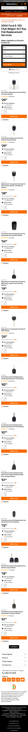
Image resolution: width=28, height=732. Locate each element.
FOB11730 (3, 90)
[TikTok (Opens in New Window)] (18, 680)
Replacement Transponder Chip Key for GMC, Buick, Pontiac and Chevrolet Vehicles (13, 283)
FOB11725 (3, 136)
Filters (13, 70)
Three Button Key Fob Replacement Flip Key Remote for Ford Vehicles (13, 521)
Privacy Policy (14, 730)
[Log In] (21, 4)
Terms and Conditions (14, 725)
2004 (9, 21)
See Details (19, 15)
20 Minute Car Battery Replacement (14, 1)
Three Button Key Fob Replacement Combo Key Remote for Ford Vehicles (12, 377)
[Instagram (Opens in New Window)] (9, 680)
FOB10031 (3, 375)
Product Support (7, 661)
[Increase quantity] (5, 111)
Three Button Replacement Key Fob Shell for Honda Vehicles (12, 139)
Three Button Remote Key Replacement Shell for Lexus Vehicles (13, 566)
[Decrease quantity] (5, 112)
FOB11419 (3, 280)
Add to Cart (14, 116)
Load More (14, 647)
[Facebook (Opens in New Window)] (4, 680)
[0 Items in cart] (25, 4)
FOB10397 (3, 182)
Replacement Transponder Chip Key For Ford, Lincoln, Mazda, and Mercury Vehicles (13, 185)
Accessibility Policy (14, 721)
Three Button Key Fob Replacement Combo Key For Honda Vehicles (12, 612)
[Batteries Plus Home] (12, 4)
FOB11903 (3, 518)
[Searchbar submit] (25, 7)
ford (20, 20)
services (3, 20)
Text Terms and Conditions (14, 728)
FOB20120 (3, 471)
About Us (5, 658)
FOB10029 (3, 423)
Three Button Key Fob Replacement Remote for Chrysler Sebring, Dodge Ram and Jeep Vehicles (12, 474)
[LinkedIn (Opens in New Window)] (13, 680)
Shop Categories (7, 654)
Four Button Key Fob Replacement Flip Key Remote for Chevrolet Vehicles (13, 234)
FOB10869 (3, 610)
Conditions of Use (14, 723)
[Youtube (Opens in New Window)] (23, 680)
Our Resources (6, 665)
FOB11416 (3, 327)
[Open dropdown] (15, 196)
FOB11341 (3, 232)
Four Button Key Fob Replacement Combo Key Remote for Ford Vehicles (12, 425)
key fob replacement (12, 20)
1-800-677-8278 (10, 673)
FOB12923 (3, 564)
